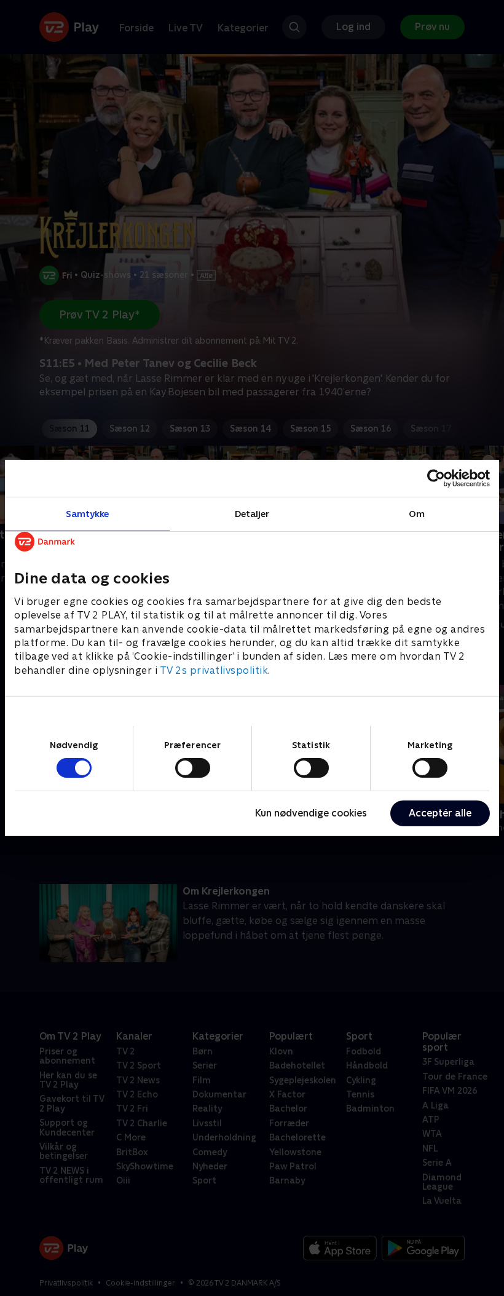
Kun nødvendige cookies (311, 813)
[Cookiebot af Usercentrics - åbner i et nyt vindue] (436, 478)
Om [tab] (417, 513)
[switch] (192, 768)
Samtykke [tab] (87, 513)
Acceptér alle (440, 813)
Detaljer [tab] (252, 513)
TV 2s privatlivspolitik (214, 670)
